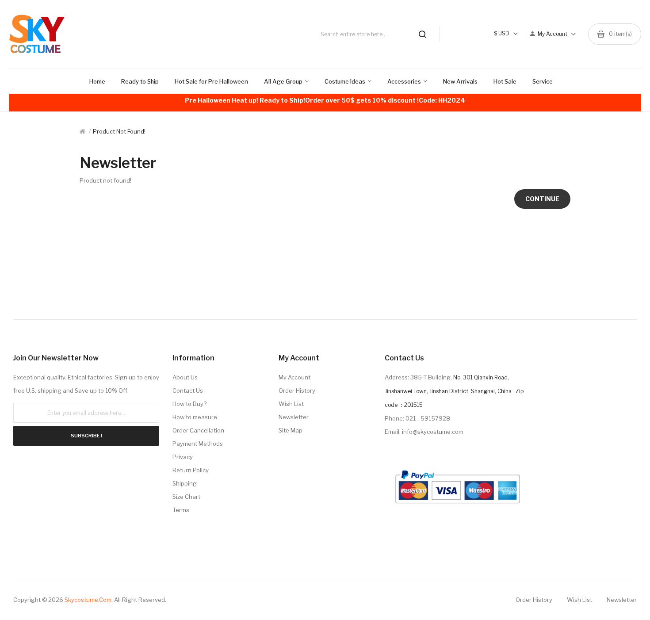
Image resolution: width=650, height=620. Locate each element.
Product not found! (119, 131)
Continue (542, 199)
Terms (180, 509)
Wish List (291, 403)
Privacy (182, 456)
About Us (185, 377)
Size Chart (186, 496)
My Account (294, 377)
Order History (297, 390)
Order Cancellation (198, 430)
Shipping (184, 483)
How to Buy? (189, 403)
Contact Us (187, 390)
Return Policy (190, 470)
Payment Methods (197, 443)
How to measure (194, 417)
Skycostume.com (88, 599)
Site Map (290, 430)
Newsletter (294, 417)
